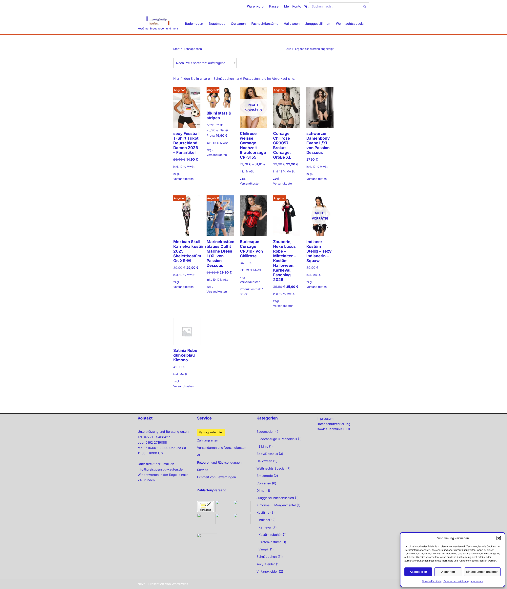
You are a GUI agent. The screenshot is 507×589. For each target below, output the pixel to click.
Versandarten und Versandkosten (221, 448)
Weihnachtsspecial (350, 24)
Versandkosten (183, 178)
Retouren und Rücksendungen (219, 462)
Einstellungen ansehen (482, 572)
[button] (499, 538)
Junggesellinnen (317, 24)
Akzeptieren (418, 572)
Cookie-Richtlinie (431, 581)
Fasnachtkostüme (264, 24)
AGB (200, 455)
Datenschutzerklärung (456, 581)
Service (202, 470)
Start (176, 48)
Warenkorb (255, 6)
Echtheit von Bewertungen (216, 477)
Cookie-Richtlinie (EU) (333, 429)
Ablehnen (448, 572)
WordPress (180, 584)
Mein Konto (292, 6)
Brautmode (217, 24)
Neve (141, 584)
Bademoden (194, 24)
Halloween (292, 24)
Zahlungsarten (207, 440)
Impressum (477, 581)
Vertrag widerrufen (211, 432)
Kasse (273, 6)
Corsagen (238, 24)
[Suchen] (364, 6)
